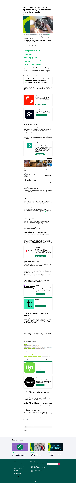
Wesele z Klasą (44, 211)
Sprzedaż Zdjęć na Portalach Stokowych (32, 50)
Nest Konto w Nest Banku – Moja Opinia (37, 463)
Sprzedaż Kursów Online (29, 58)
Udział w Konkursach (29, 51)
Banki (13, 452)
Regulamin (16, 470)
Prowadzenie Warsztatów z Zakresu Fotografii (33, 60)
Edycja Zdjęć (27, 61)
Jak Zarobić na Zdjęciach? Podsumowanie (33, 64)
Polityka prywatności (17, 471)
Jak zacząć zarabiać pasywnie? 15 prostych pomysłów (36, 80)
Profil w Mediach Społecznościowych (32, 62)
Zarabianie (24, 5)
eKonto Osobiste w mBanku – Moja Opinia (37, 467)
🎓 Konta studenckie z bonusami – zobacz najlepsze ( (35, 82)
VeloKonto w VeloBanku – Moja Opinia (37, 468)
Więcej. (49, 34)
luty (45, 82)
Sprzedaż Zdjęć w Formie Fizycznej (31, 57)
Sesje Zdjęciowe (28, 55)
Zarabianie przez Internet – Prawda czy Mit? (37, 215)
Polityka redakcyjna (17, 473)
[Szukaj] (59, 464)
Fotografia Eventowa (29, 54)
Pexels (47, 132)
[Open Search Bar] (61, 2)
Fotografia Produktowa (29, 53)
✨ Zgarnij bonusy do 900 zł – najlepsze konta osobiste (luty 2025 (37, 78)
